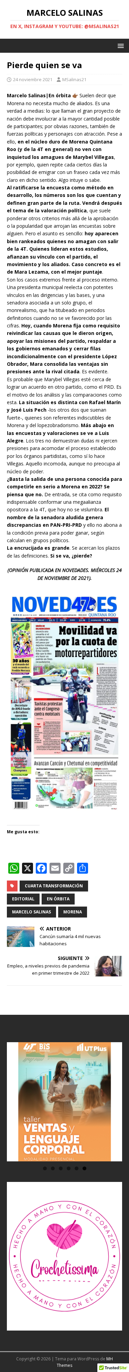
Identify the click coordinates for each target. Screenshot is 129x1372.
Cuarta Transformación (54, 886)
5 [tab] (76, 1168)
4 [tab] (69, 1168)
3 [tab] (61, 1168)
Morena (72, 912)
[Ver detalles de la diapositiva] (64, 1101)
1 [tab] (45, 1168)
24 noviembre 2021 (32, 79)
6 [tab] (84, 1168)
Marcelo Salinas (31, 912)
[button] (119, 45)
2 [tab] (53, 1168)
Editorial (23, 899)
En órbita (58, 899)
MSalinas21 (74, 79)
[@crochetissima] (64, 1256)
